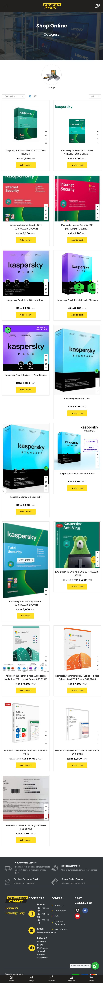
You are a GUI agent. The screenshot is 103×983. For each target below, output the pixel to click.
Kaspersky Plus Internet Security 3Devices (77, 300)
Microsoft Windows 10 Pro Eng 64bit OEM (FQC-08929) (26, 827)
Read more (25, 616)
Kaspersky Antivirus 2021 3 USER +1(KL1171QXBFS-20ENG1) (77, 152)
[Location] (31, 948)
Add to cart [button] (46, 135)
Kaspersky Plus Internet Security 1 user (26, 300)
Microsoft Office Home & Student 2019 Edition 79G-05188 (77, 752)
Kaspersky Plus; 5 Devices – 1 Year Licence (26, 375)
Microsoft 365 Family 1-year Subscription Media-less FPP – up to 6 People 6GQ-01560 (25, 677)
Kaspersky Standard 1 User (77, 398)
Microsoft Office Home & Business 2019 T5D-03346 (25, 752)
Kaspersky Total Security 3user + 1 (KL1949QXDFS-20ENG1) (26, 603)
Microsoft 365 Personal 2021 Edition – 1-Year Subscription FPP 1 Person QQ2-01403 (77, 677)
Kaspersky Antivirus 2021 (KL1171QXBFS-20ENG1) (25, 152)
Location (42, 937)
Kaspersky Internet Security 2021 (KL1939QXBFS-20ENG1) (26, 227)
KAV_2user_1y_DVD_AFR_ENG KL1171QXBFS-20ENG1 (77, 574)
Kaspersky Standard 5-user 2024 (26, 497)
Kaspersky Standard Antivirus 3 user (77, 473)
